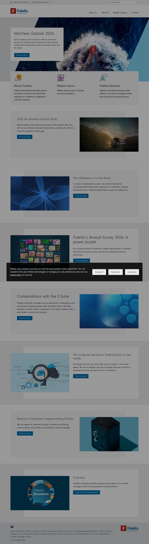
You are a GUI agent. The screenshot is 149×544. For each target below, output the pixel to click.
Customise (132, 272)
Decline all (115, 272)
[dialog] (74, 272)
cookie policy (16, 275)
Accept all (99, 272)
